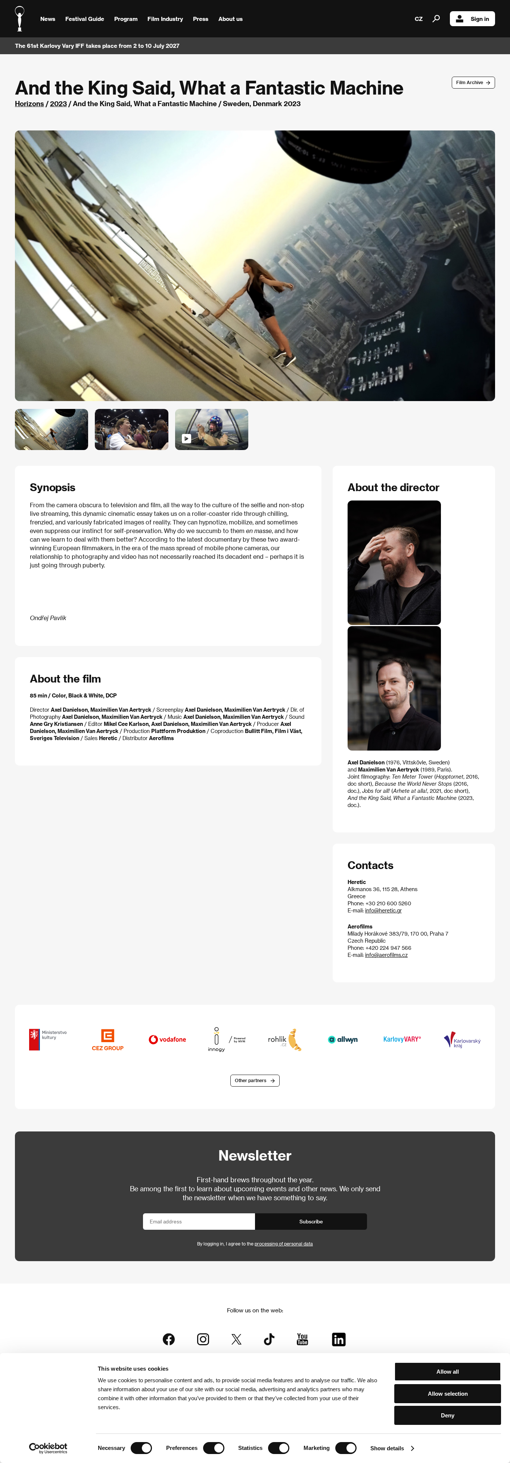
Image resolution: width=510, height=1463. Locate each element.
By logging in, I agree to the (255, 1243)
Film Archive (469, 82)
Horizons (29, 103)
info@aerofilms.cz (386, 955)
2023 (58, 103)
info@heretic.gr (383, 910)
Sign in (480, 18)
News (47, 18)
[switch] (213, 1448)
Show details (387, 1448)
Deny (447, 1415)
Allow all (447, 1371)
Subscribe (311, 1221)
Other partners (250, 1080)
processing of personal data (284, 1243)
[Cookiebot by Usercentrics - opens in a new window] (48, 1448)
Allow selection (448, 1393)
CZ (419, 18)
